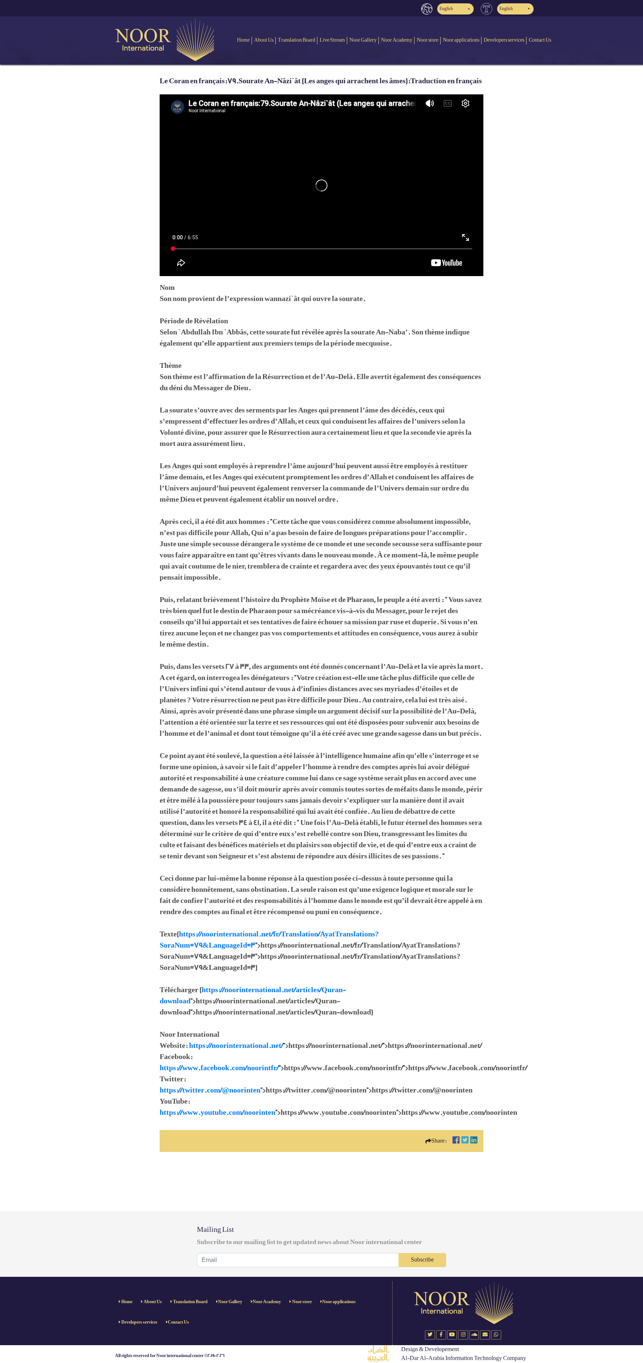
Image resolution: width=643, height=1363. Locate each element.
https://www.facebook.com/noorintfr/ (219, 1068)
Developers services (504, 40)
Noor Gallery (363, 40)
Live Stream (332, 40)
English (446, 8)
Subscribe (422, 1260)
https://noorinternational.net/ (236, 1046)
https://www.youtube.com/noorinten (217, 1112)
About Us (263, 40)
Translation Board (296, 40)
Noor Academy (396, 40)
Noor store (427, 40)
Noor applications (461, 40)
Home (243, 40)
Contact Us (540, 40)
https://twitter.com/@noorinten (210, 1090)
